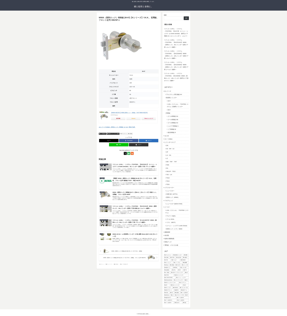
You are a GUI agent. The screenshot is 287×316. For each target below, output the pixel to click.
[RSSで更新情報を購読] (132, 153)
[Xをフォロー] (125, 153)
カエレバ (116, 114)
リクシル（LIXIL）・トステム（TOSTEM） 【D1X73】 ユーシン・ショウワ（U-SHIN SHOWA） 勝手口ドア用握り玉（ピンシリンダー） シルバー (176, 32)
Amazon (133, 118)
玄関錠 (131, 133)
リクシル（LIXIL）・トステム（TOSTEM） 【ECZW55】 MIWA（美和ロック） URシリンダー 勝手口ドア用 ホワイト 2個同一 (176, 77)
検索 (165, 15)
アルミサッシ (124, 133)
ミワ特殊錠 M (103, 133)
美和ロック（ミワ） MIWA (113, 133)
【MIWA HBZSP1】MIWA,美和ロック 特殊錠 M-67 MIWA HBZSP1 (129, 112)
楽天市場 (118, 118)
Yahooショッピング (148, 118)
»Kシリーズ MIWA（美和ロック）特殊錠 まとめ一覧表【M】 (117, 127)
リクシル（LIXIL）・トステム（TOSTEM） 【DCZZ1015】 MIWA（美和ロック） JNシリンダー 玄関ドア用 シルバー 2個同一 (176, 43)
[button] (138, 144)
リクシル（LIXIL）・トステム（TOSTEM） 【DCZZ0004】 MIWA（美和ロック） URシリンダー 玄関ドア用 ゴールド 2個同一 (176, 66)
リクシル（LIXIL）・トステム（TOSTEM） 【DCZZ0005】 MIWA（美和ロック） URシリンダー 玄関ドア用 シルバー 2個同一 (176, 54)
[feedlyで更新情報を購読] (128, 153)
